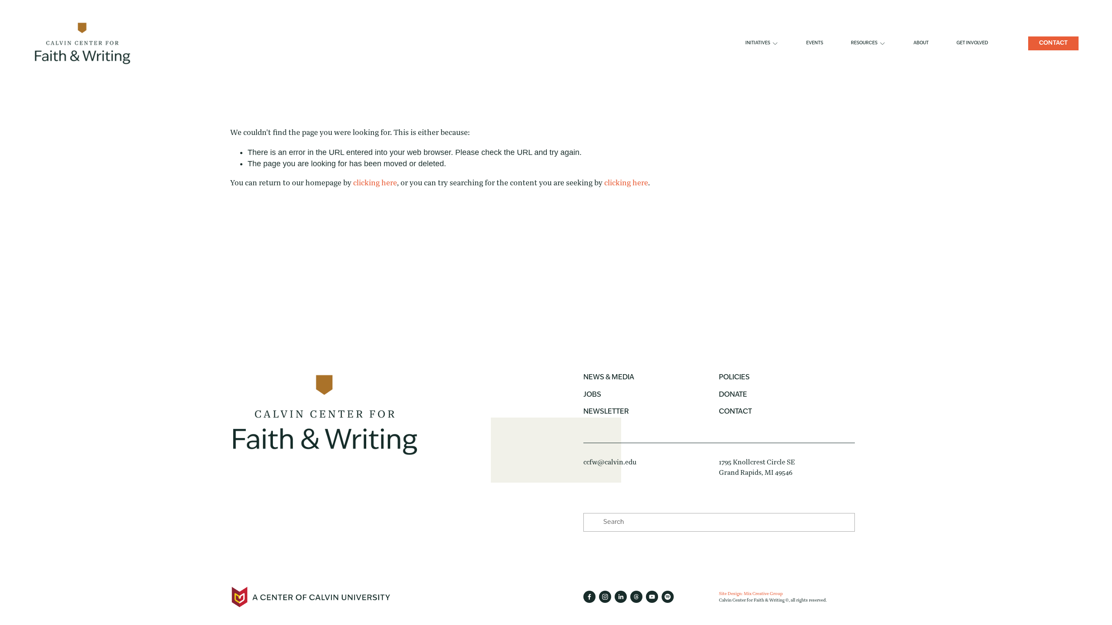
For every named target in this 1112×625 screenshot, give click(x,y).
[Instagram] (605, 597)
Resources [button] (864, 43)
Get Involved (972, 43)
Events (814, 43)
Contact (1053, 43)
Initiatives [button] (757, 43)
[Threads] (636, 597)
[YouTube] (652, 597)
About (921, 43)
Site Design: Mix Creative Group (751, 593)
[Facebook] (589, 597)
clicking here (375, 183)
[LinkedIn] (621, 597)
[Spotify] (668, 597)
